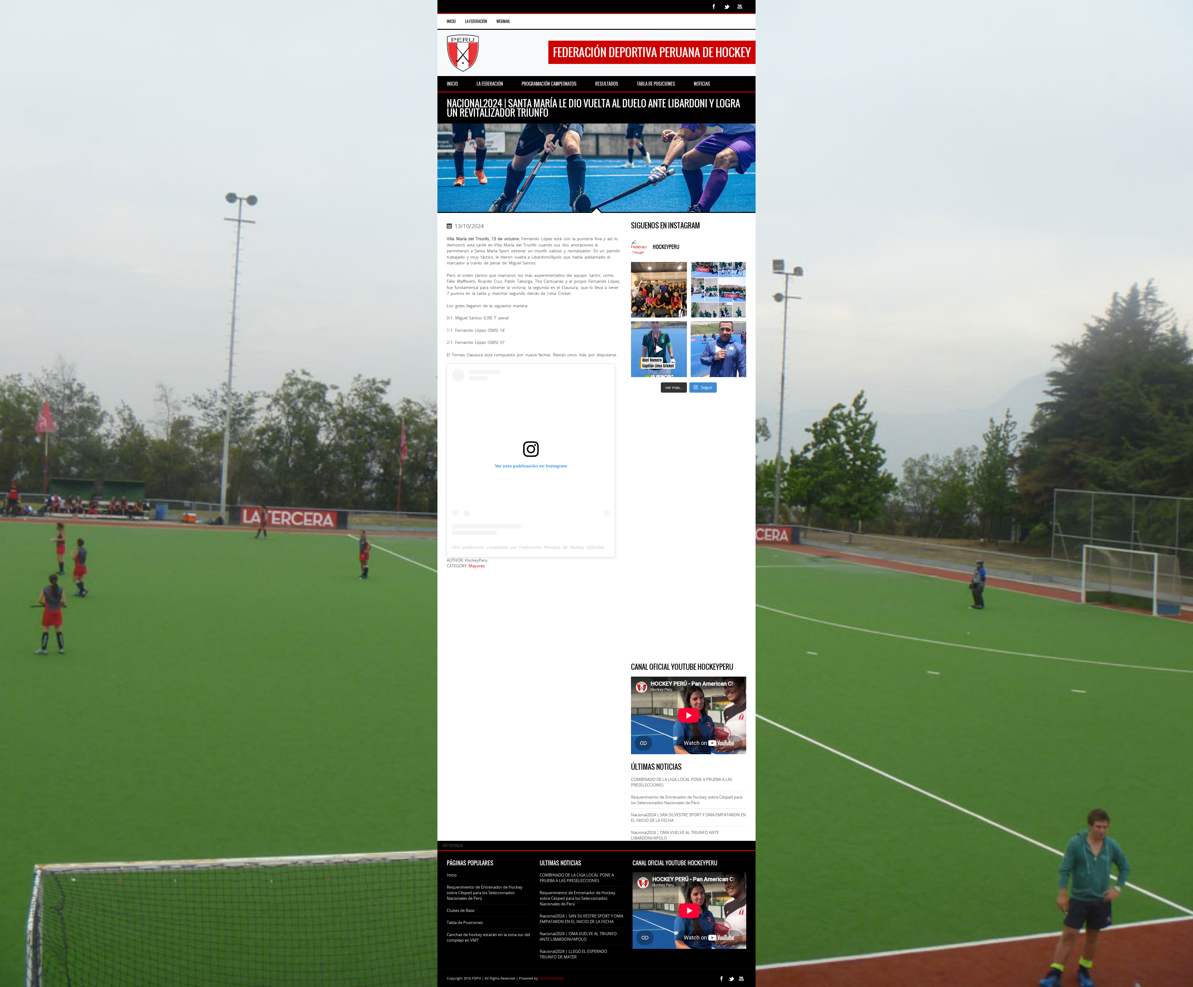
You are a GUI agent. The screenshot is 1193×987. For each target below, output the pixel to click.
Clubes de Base (460, 910)
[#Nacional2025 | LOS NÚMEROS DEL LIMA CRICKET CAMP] (718, 290)
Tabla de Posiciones (465, 922)
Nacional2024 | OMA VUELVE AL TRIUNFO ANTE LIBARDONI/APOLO (578, 936)
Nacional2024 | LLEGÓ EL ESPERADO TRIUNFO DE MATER (573, 954)
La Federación (476, 21)
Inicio (451, 21)
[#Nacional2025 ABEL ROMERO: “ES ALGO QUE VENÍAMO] (659, 349)
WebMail (503, 21)
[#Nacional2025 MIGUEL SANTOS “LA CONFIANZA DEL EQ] (718, 349)
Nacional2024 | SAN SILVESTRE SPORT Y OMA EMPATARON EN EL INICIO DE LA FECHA (581, 918)
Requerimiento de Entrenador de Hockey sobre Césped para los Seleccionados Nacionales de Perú (686, 799)
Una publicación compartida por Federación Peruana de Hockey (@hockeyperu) (534, 547)
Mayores (477, 566)
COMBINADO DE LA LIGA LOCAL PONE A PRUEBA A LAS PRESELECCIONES (577, 877)
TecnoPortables (551, 978)
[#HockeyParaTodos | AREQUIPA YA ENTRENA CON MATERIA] (659, 290)
